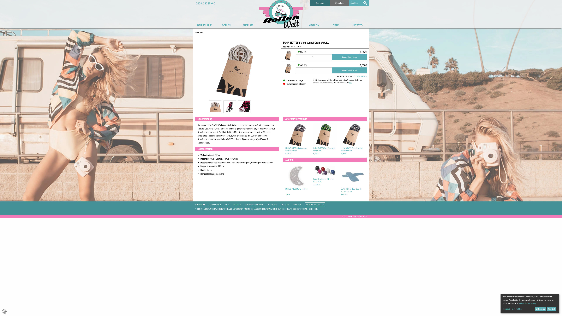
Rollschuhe (204, 25)
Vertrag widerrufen (315, 204)
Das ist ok (551, 309)
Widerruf (237, 204)
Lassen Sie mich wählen (512, 309)
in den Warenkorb (349, 57)
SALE (336, 25)
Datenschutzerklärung (527, 303)
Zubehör (248, 25)
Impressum (200, 204)
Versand (297, 204)
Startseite (199, 33)
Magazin (314, 25)
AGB (227, 204)
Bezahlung (272, 204)
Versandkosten (362, 76)
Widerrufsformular (254, 204)
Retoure (285, 204)
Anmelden (320, 3)
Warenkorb (339, 3)
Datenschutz (215, 204)
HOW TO (358, 25)
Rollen (226, 25)
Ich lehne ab (540, 309)
